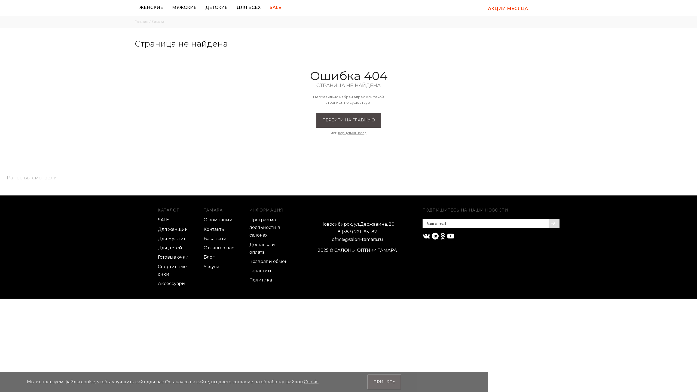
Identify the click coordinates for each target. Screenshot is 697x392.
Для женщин (173, 229)
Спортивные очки (172, 270)
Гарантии (260, 270)
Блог (209, 257)
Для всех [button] (249, 7)
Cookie (311, 381)
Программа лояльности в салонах (264, 227)
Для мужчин (172, 238)
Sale (275, 7)
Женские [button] (151, 7)
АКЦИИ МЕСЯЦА (508, 8)
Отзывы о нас (219, 247)
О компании (218, 219)
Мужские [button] (184, 7)
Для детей (170, 247)
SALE (163, 219)
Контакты (214, 229)
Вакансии (215, 238)
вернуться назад (352, 133)
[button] (539, 8)
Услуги (211, 266)
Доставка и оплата (262, 248)
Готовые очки (173, 257)
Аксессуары (171, 283)
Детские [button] (216, 7)
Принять (384, 381)
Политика (260, 280)
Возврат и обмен (268, 261)
